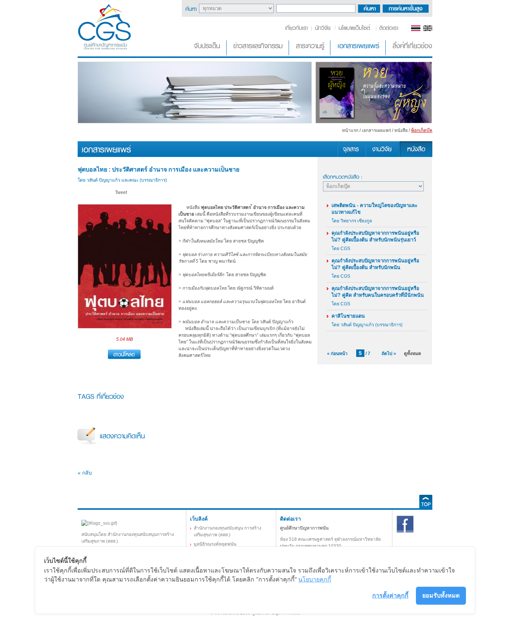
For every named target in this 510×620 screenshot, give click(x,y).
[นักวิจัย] (322, 29)
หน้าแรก (350, 130)
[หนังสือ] (415, 155)
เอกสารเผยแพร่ (376, 130)
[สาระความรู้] (310, 53)
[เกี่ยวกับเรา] (297, 29)
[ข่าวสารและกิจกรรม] (258, 53)
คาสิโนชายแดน (348, 316)
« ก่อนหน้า (337, 353)
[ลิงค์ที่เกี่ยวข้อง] (409, 53)
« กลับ (85, 473)
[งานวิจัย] (382, 155)
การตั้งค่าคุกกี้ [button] (390, 595)
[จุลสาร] (351, 155)
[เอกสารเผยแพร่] (359, 53)
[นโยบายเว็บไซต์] (355, 29)
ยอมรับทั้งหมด (441, 595)
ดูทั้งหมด (412, 353)
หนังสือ (401, 130)
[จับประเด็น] (208, 53)
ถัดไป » (389, 353)
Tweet (121, 192)
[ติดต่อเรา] (387, 29)
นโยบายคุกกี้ (314, 579)
